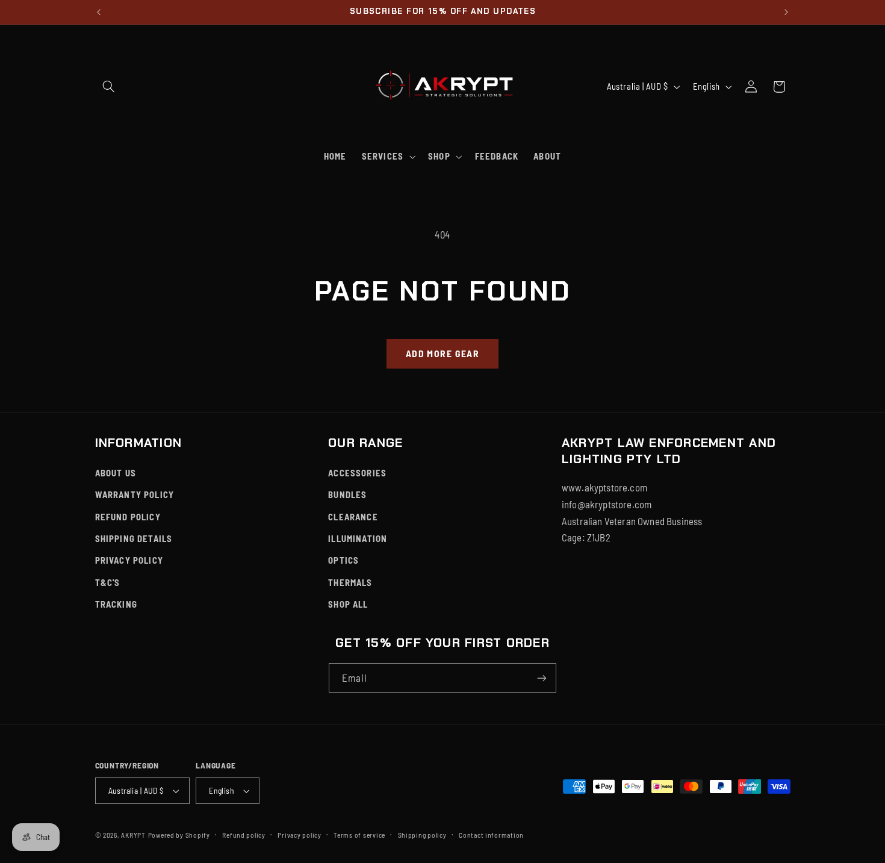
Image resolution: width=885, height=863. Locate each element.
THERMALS (350, 582)
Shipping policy (422, 834)
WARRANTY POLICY (135, 494)
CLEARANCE (353, 516)
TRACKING (116, 604)
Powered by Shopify (179, 834)
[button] (109, 87)
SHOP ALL (348, 604)
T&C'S (107, 582)
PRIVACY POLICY (129, 560)
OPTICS (343, 560)
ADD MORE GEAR (442, 353)
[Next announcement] (786, 12)
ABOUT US (115, 472)
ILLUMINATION (357, 538)
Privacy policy (299, 834)
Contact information (491, 834)
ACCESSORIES (357, 472)
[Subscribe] (542, 678)
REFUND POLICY (128, 516)
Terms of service (359, 834)
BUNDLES (347, 494)
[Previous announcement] (98, 12)
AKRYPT (133, 834)
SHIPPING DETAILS (134, 538)
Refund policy (244, 834)
